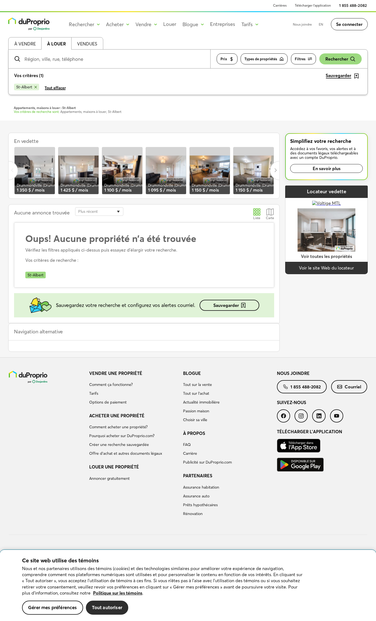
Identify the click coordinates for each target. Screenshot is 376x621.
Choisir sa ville (195, 419)
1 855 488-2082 (353, 5)
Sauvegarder (226, 305)
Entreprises (222, 24)
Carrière (190, 453)
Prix (223, 59)
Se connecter (349, 24)
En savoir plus (326, 168)
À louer (56, 44)
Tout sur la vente (197, 384)
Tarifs (93, 393)
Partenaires (197, 475)
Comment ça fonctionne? (111, 384)
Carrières (280, 5)
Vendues (87, 44)
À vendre (25, 44)
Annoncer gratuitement (109, 478)
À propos (194, 433)
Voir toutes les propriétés (326, 256)
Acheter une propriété (117, 415)
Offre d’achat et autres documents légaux (125, 453)
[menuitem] (134, 389)
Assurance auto (196, 496)
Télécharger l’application (313, 5)
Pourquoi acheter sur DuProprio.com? (121, 435)
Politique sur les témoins (117, 593)
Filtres (300, 59)
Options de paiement (108, 402)
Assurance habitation (201, 487)
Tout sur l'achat (196, 393)
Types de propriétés (260, 59)
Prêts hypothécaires (200, 504)
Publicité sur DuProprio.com (207, 462)
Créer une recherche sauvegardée (119, 444)
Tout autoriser (107, 607)
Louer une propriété (114, 467)
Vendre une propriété (115, 373)
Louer (169, 24)
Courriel (353, 387)
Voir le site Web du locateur (326, 268)
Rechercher (336, 59)
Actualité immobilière (201, 402)
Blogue (192, 373)
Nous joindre (302, 24)
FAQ (187, 444)
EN (321, 24)
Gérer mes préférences (52, 607)
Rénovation (193, 513)
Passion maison (196, 410)
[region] (188, 585)
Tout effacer (55, 87)
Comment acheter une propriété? (118, 426)
